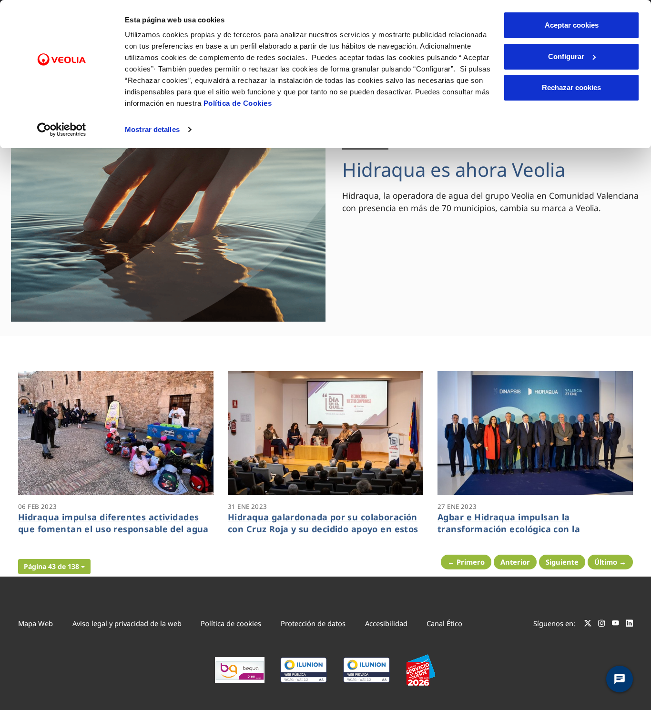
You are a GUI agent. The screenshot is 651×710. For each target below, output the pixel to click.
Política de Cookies (237, 103)
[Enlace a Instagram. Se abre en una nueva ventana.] (601, 625)
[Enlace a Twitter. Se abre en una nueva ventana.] (587, 625)
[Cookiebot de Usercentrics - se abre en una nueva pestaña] (61, 129)
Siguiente (562, 562)
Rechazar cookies (571, 87)
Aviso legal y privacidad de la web (127, 623)
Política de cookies (231, 623)
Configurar (566, 56)
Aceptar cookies (572, 25)
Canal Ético (444, 623)
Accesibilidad (386, 623)
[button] (54, 566)
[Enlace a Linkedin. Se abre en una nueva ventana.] (629, 625)
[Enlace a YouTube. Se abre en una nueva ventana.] (615, 625)
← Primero (466, 562)
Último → (610, 562)
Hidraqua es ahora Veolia (453, 169)
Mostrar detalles (152, 129)
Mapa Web (35, 623)
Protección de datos (313, 623)
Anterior (515, 562)
